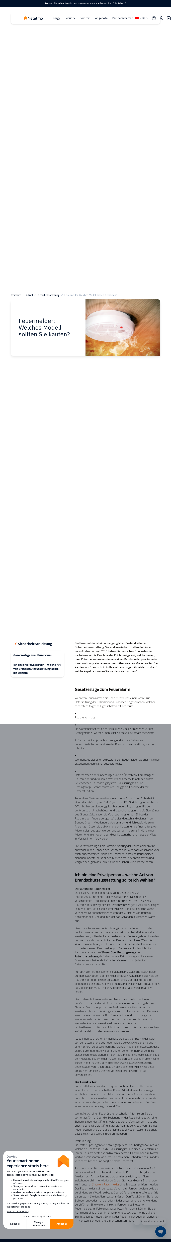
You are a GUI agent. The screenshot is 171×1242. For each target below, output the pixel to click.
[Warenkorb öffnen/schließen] (169, 18)
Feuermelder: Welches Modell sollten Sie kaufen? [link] (90, 295)
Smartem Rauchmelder (105, 1184)
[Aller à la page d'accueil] (36, 18)
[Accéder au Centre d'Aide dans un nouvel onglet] (154, 18)
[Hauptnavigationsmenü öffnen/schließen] (18, 18)
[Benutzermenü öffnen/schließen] (161, 18)
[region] (85, 3)
